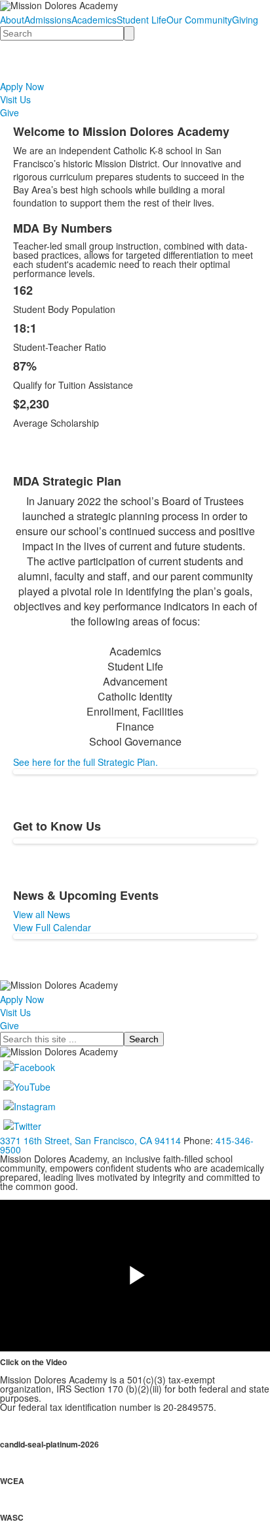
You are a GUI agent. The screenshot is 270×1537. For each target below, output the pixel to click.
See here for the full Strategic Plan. (85, 761)
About (12, 19)
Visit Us (15, 99)
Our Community (199, 19)
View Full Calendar (52, 927)
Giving (245, 19)
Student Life (141, 19)
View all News (41, 914)
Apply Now (22, 86)
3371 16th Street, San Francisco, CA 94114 (90, 1140)
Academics (94, 19)
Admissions (47, 19)
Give (9, 112)
